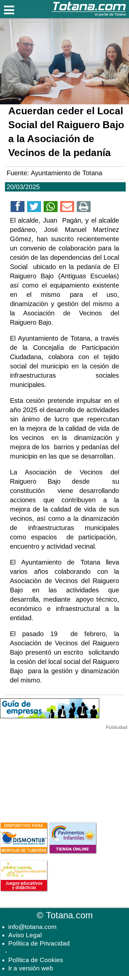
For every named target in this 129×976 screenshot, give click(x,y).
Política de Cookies (35, 959)
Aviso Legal (25, 935)
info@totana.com (32, 926)
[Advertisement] (49, 772)
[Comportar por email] (67, 207)
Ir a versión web (30, 968)
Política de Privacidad (39, 943)
